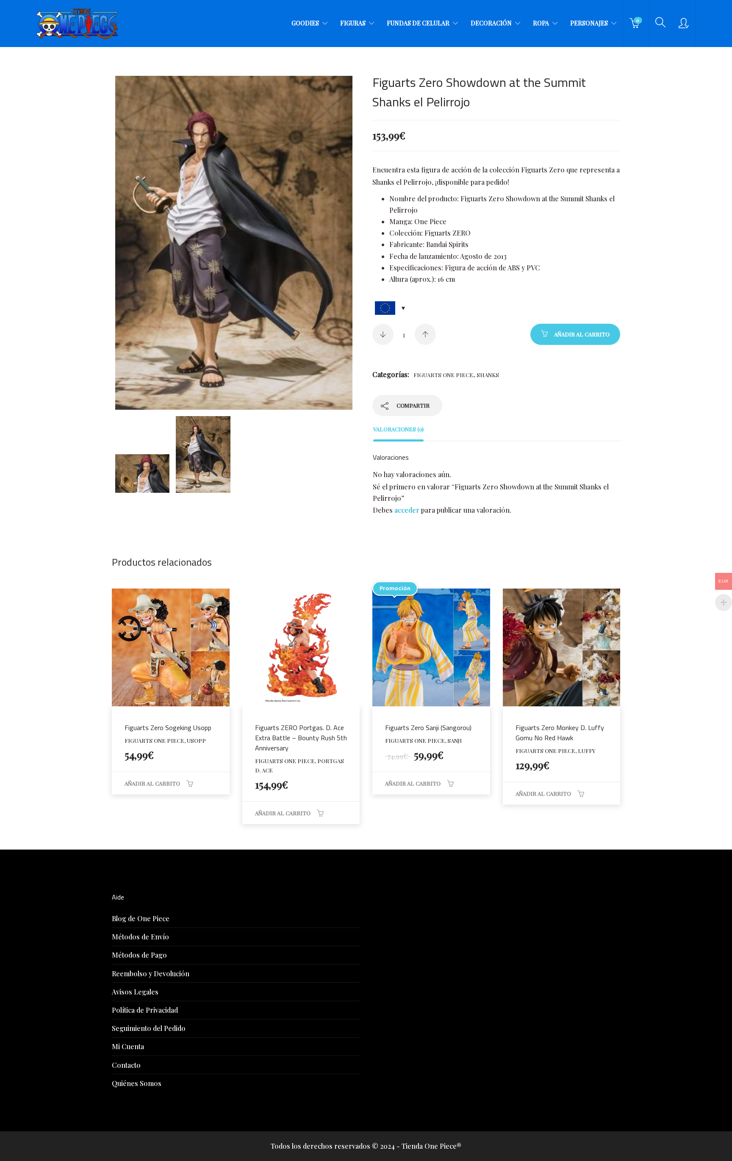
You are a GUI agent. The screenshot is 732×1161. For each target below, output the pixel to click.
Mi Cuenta (128, 1046)
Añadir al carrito (582, 334)
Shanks (488, 374)
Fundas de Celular (418, 23)
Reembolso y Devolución (150, 973)
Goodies (305, 23)
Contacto (126, 1065)
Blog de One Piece (140, 918)
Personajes (589, 23)
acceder (406, 510)
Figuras (353, 23)
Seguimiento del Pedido (149, 1028)
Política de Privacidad (145, 1009)
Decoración (491, 23)
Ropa (541, 23)
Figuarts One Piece (443, 374)
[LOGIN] (684, 23)
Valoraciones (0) (398, 429)
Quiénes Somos (136, 1083)
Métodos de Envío (140, 936)
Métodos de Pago (139, 954)
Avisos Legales (135, 991)
